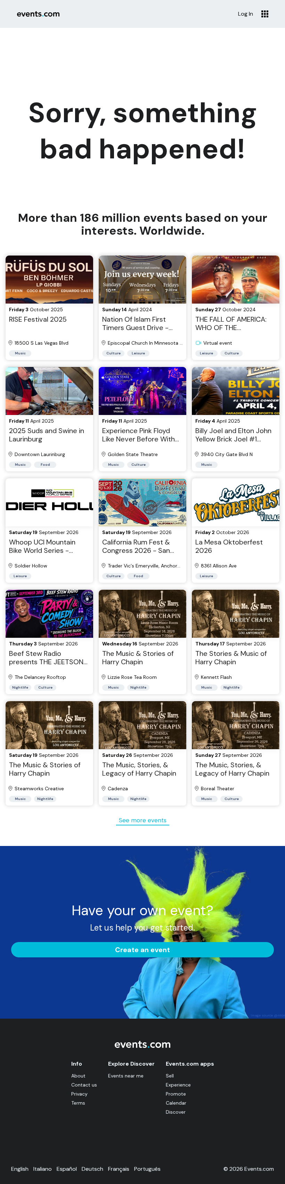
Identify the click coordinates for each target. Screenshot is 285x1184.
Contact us (84, 1085)
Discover (176, 1112)
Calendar (176, 1103)
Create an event (142, 949)
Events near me (126, 1076)
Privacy (79, 1094)
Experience (178, 1085)
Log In (245, 14)
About (78, 1076)
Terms (78, 1103)
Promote (176, 1094)
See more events (142, 820)
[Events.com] (142, 1046)
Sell (170, 1076)
